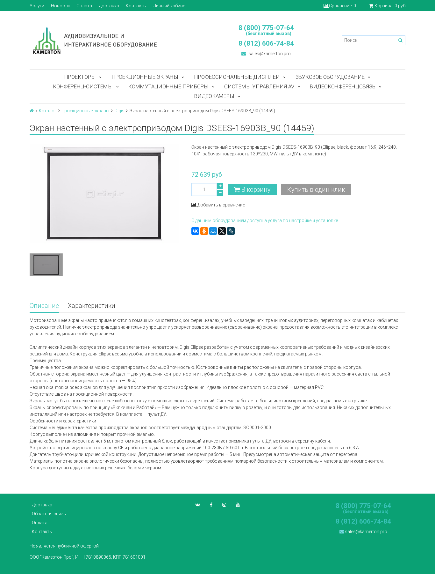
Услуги (37, 6)
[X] (222, 231)
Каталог (47, 110)
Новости (60, 6)
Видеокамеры (214, 96)
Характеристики (91, 305)
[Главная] (32, 110)
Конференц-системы (83, 86)
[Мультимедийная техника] (120, 40)
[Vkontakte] (197, 505)
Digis (120, 110)
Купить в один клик (316, 189)
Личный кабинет (170, 6)
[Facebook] (211, 505)
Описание (44, 305)
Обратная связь (49, 513)
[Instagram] (224, 505)
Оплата (84, 6)
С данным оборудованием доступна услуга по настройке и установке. (265, 220)
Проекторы (80, 77)
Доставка (109, 6)
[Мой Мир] (213, 231)
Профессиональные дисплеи (237, 77)
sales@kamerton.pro (269, 53)
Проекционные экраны (144, 77)
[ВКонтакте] (195, 231)
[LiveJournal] (231, 231)
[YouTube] (238, 505)
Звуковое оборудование (330, 77)
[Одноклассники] (204, 231)
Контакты (136, 6)
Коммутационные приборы (168, 86)
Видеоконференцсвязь (342, 86)
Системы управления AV (259, 86)
